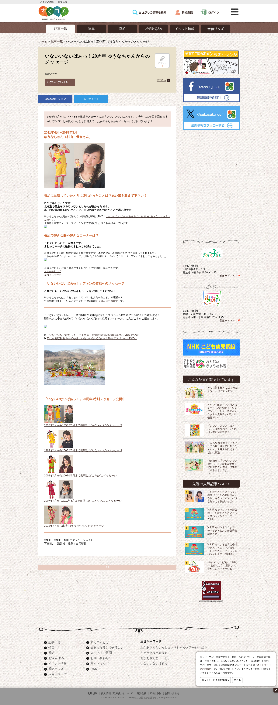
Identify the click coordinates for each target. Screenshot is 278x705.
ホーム (42, 41)
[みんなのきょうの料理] (205, 369)
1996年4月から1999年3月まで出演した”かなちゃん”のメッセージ (83, 425)
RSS (94, 668)
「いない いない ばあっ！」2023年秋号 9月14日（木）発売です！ (221, 429)
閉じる (237, 680)
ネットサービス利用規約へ (215, 680)
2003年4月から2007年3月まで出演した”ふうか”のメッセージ (80, 475)
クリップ (162, 63)
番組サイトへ (227, 275)
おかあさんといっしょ (155, 658)
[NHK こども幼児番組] (211, 355)
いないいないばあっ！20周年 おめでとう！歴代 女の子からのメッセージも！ (222, 565)
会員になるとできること (107, 647)
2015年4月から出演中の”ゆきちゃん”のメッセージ (74, 525)
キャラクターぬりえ (154, 652)
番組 (51, 652)
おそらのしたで (52, 271)
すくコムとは (100, 642)
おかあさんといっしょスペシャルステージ (169, 647)
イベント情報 (57, 663)
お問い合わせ (100, 658)
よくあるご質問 (101, 652)
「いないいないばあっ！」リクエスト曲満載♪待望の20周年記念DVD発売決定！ (94, 334)
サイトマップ (100, 663)
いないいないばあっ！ (60, 81)
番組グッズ (56, 668)
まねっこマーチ (52, 274)
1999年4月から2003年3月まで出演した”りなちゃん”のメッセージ (83, 450)
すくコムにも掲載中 (107, 300)
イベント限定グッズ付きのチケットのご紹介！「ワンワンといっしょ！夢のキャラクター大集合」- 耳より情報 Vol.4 (222, 411)
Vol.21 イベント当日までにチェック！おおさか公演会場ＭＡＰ (222, 530)
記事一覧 (57, 41)
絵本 (204, 647)
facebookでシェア (55, 98)
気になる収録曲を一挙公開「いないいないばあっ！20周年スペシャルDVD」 (92, 338)
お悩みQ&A (56, 658)
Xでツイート (91, 98)
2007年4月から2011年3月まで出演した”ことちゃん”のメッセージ (83, 500)
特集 (51, 647)
